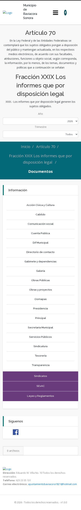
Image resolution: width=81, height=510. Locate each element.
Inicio (25, 146)
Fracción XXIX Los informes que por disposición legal (40, 159)
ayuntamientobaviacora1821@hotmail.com (52, 484)
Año (40, 113)
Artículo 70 (45, 146)
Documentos (40, 171)
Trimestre (41, 127)
